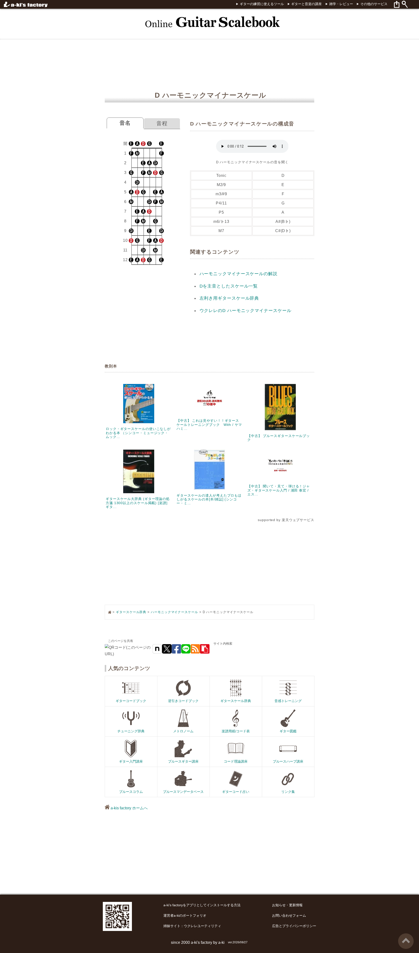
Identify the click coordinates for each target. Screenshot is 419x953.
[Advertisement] (386, 476)
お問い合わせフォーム (289, 915)
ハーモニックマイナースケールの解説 (238, 273)
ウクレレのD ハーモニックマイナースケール (245, 310)
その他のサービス (373, 4)
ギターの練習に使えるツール (262, 4)
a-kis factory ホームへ (129, 808)
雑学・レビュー (341, 4)
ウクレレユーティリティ (202, 926)
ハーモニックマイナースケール (174, 612)
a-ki (221, 942)
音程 (162, 123)
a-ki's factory (201, 942)
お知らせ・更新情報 (287, 905)
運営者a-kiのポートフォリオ (184, 915)
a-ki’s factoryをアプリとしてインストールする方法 (202, 905)
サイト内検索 (222, 643)
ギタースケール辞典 (131, 612)
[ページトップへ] (406, 935)
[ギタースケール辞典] (209, 19)
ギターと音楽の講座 (306, 4)
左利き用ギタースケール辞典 (229, 298)
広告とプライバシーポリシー (294, 926)
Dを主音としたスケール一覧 (229, 286)
